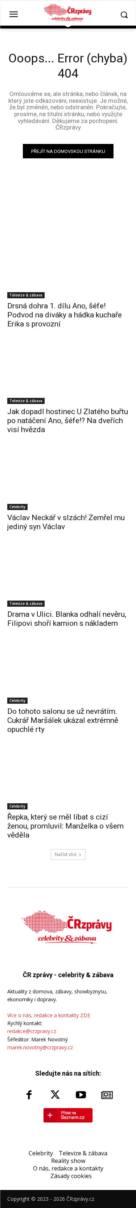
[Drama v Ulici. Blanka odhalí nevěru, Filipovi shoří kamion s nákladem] (68, 576)
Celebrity (17, 506)
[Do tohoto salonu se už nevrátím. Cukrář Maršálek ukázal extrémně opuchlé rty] (68, 673)
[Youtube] (81, 1095)
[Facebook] (29, 1095)
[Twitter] (55, 1095)
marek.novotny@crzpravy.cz (40, 1047)
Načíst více (66, 854)
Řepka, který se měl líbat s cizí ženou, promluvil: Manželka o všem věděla (65, 826)
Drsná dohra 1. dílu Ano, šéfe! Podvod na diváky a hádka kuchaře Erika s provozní (64, 315)
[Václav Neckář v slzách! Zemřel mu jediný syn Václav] (68, 479)
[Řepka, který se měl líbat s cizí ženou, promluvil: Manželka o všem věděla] (68, 779)
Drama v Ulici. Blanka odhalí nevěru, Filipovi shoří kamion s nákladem (66, 619)
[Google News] (107, 1095)
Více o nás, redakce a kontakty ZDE (48, 1015)
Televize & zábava (25, 295)
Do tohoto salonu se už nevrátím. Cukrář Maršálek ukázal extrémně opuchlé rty (62, 720)
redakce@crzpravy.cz (31, 1031)
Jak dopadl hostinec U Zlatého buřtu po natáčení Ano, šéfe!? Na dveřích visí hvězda (67, 420)
